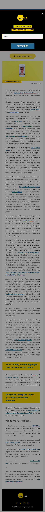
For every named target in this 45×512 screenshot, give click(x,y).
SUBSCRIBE (22, 46)
